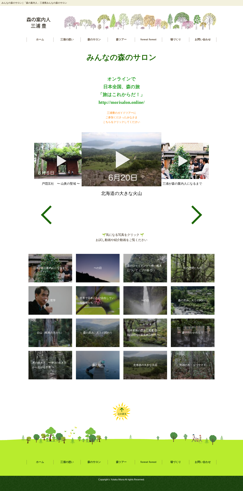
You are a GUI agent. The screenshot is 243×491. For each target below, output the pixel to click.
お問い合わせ (203, 39)
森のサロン (94, 39)
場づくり (175, 39)
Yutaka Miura (117, 479)
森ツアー (121, 39)
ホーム (40, 39)
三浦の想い (67, 39)
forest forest (148, 39)
